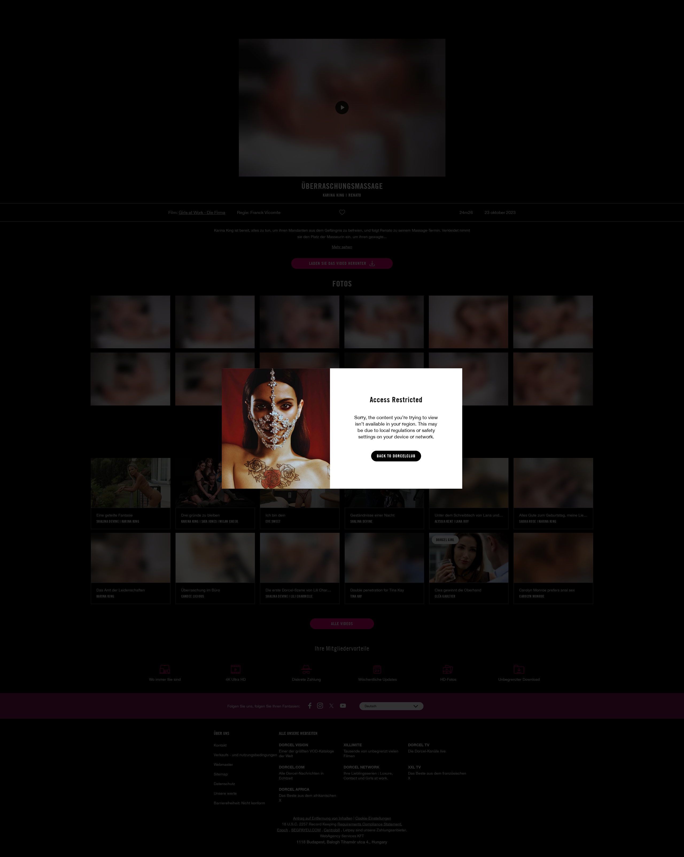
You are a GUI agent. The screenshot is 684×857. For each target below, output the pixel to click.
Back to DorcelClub (396, 455)
